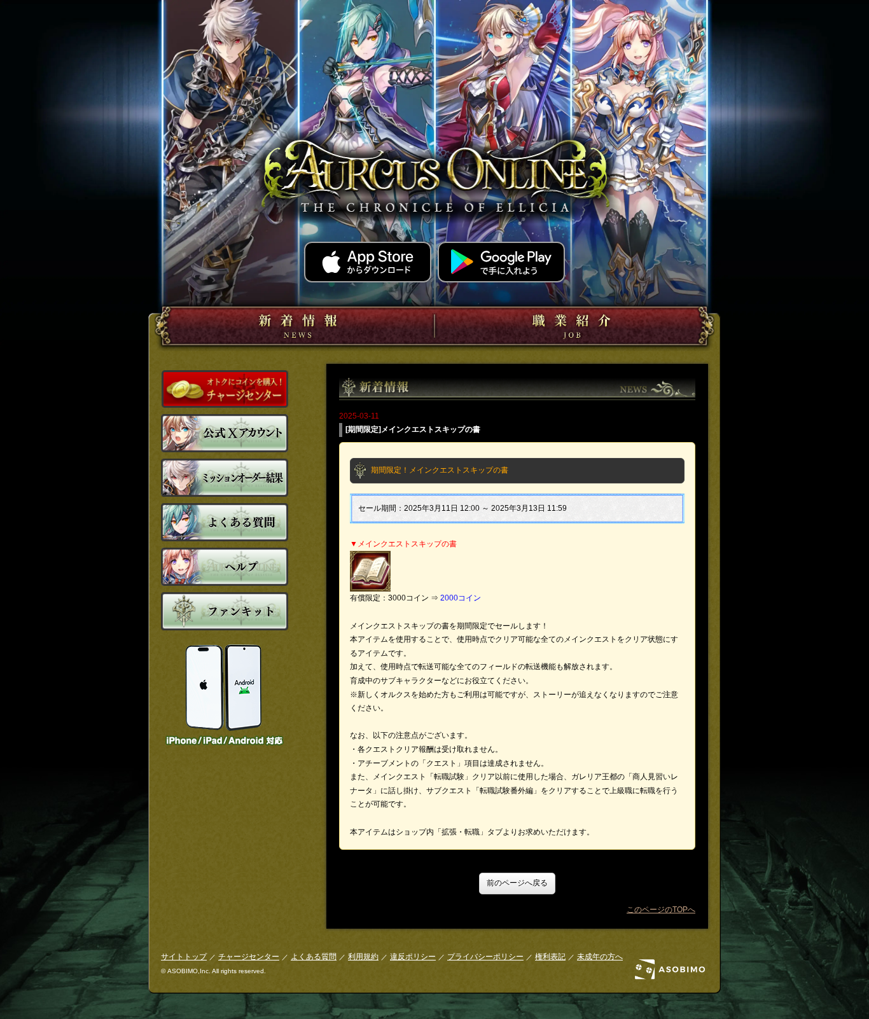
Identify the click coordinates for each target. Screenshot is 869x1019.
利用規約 (363, 956)
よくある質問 (314, 956)
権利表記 (550, 956)
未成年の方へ (600, 956)
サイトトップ (184, 956)
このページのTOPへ (661, 909)
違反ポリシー (413, 956)
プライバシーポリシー (485, 956)
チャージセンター (248, 956)
